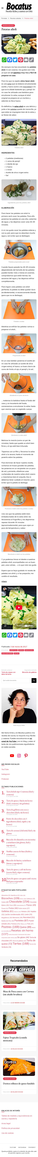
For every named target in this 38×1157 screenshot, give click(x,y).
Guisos (17, 911)
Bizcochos (10, 898)
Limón (28, 914)
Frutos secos (24, 908)
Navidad (29, 917)
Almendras (6, 895)
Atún (22, 895)
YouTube (5, 769)
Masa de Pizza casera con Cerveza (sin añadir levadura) (18, 993)
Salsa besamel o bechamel (18, 934)
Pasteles (21, 920)
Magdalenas (6, 917)
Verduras (6, 947)
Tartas (21, 943)
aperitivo (17, 73)
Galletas (7, 911)
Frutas (13, 908)
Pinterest (5, 779)
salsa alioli (18, 106)
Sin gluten (23, 937)
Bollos (23, 898)
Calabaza (30, 898)
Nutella (4, 921)
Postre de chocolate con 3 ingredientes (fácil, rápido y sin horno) (18, 821)
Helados (25, 911)
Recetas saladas (8, 25)
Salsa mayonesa (7, 653)
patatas (13, 109)
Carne (5, 902)
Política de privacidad (10, 1128)
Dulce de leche (21, 905)
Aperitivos (13, 650)
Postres (10, 927)
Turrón (33, 944)
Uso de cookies (7, 1133)
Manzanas (17, 917)
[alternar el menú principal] (2, 8)
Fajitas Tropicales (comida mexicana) (15, 1039)
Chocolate (19, 901)
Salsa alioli (29, 650)
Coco (12, 905)
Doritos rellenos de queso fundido (19, 1083)
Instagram (5, 774)
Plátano (24, 924)
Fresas (4, 908)
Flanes (31, 905)
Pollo (30, 924)
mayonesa (27, 87)
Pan (11, 921)
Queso (25, 927)
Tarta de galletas (19, 941)
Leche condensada (14, 914)
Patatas (21, 650)
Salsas (16, 653)
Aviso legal (6, 1123)
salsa (9, 84)
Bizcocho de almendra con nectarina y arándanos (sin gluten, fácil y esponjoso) (20, 842)
